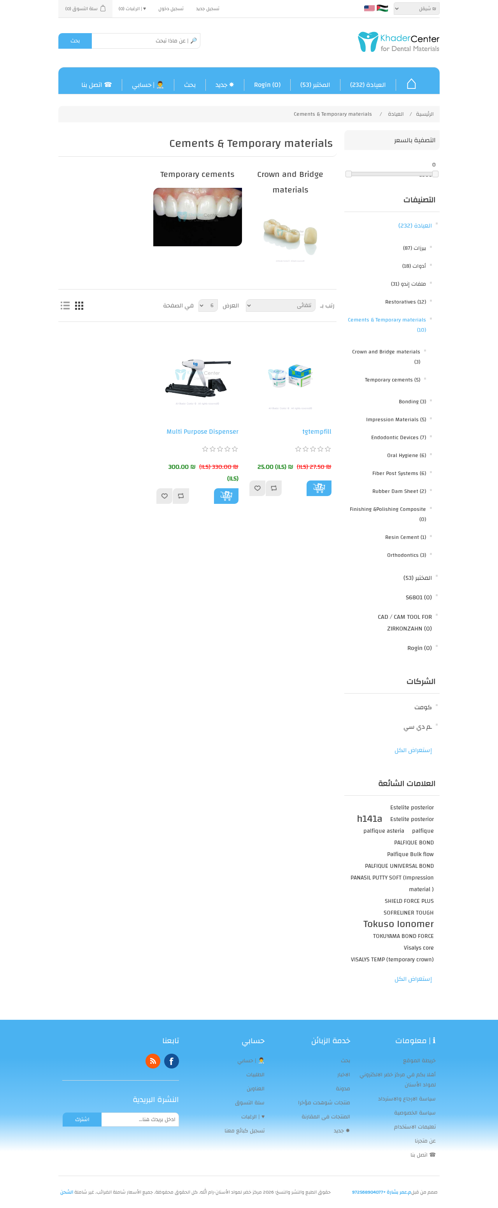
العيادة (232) (368, 85)
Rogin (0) (267, 85)
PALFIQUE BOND (414, 842)
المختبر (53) (315, 85)
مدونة (343, 1089)
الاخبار (343, 1075)
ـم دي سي (417, 727)
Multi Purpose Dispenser (202, 432)
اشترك (82, 1119)
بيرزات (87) (414, 248)
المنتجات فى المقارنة (326, 1117)
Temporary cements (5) (392, 380)
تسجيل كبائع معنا (244, 1131)
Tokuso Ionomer (398, 924)
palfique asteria (383, 830)
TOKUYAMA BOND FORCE (403, 936)
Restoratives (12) (405, 302)
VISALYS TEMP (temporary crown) (392, 959)
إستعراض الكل (413, 750)
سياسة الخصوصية (415, 1113)
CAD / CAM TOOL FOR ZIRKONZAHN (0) (405, 622)
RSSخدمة (153, 1061)
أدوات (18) (414, 266)
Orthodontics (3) (406, 555)
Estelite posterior (412, 807)
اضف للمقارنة (274, 488)
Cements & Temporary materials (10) (387, 325)
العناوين (256, 1089)
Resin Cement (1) (405, 537)
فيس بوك (171, 1061)
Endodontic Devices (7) (398, 438)
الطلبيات (255, 1075)
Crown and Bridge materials (290, 182)
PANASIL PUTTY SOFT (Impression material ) (392, 883)
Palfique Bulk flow (410, 854)
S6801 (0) (419, 597)
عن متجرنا (425, 1141)
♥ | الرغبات (253, 1117)
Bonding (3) (412, 402)
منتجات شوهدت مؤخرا (324, 1103)
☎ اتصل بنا (96, 85)
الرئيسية (425, 114)
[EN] (369, 8)
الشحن (66, 1192)
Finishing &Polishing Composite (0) (388, 514)
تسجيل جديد (207, 8)
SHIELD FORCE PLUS (409, 900)
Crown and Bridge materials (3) (386, 357)
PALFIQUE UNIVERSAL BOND (399, 865)
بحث (75, 41)
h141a (369, 819)
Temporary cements (197, 174)
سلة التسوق (250, 1103)
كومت (423, 707)
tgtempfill (316, 432)
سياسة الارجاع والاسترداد (407, 1099)
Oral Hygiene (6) (406, 455)
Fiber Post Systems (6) (399, 473)
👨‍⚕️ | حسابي (148, 85)
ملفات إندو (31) (408, 284)
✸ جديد (225, 85)
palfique (423, 830)
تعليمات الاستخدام (415, 1127)
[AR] (382, 8)
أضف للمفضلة (257, 488)
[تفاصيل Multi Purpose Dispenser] (197, 375)
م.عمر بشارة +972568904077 (381, 1192)
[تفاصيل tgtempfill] (290, 375)
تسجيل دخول (171, 8)
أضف (319, 488)
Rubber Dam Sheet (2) (399, 491)
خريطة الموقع (419, 1061)
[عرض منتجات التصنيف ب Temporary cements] (197, 217)
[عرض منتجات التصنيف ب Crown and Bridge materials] (290, 232)
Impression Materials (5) (396, 420)
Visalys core (419, 947)
